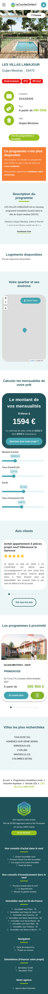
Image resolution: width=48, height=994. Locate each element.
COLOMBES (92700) (22, 759)
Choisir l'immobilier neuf (25, 857)
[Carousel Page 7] (34, 57)
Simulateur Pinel (25, 970)
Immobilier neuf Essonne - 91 (25, 915)
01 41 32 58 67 (24, 833)
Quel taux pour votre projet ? (24, 441)
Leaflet (32, 360)
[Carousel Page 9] (35, 594)
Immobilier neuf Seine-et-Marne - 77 (25, 930)
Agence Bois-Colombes (25, 988)
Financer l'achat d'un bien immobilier (25, 859)
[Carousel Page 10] (39, 594)
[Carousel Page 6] (30, 57)
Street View (31, 300)
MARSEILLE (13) (22, 754)
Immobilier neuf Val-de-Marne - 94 (25, 921)
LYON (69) (22, 750)
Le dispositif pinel (25, 889)
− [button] (6, 302)
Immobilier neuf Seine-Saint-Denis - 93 (25, 918)
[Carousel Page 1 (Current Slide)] (14, 57)
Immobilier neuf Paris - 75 (25, 909)
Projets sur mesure (25, 950)
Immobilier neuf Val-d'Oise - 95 (25, 924)
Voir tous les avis (24, 602)
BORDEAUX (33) (22, 746)
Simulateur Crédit (25, 968)
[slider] (15, 460)
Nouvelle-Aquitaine (12, 783)
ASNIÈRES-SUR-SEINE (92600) (22, 741)
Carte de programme (25, 947)
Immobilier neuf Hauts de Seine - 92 (25, 912)
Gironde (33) (31, 783)
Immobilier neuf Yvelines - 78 (25, 927)
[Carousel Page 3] (20, 57)
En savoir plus (16, 695)
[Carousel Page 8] (32, 594)
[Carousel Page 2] (17, 57)
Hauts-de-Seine (25, 865)
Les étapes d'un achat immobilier (25, 862)
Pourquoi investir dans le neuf (25, 886)
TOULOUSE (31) (22, 737)
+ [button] (6, 298)
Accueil (6, 780)
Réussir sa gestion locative (25, 892)
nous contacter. (12, 166)
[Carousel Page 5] (27, 57)
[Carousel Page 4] (24, 57)
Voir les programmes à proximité (22, 137)
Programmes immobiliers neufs (28, 780)
